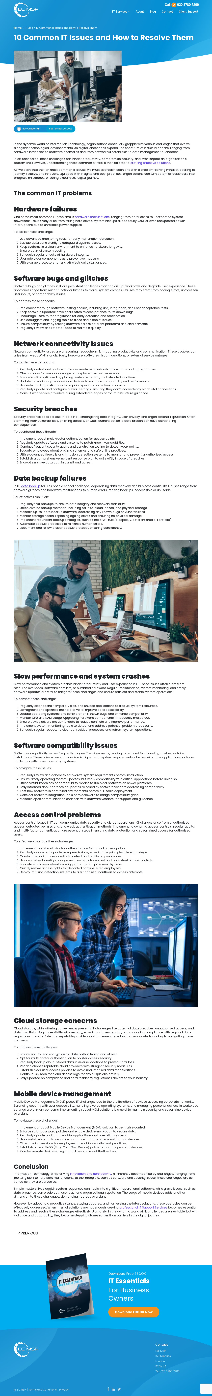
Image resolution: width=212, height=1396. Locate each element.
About (140, 11)
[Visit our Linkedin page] (113, 1389)
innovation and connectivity (90, 1174)
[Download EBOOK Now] (74, 1287)
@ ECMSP (20, 1390)
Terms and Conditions (42, 1390)
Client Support (188, 11)
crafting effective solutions (150, 163)
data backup (30, 486)
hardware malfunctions (92, 217)
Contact (167, 11)
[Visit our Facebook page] (108, 1389)
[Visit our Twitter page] (119, 1389)
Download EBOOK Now (134, 1312)
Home (18, 28)
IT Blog (29, 28)
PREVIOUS (29, 1233)
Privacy (64, 1390)
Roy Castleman (31, 128)
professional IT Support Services (143, 1207)
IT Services (119, 11)
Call (182, 5)
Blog (153, 11)
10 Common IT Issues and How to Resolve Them (66, 28)
